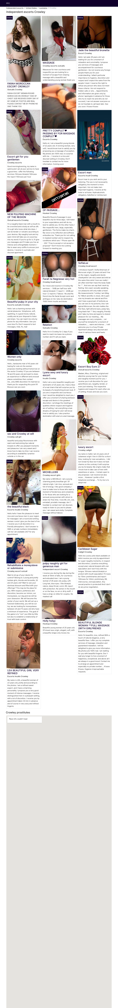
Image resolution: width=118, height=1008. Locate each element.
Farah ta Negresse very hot (58, 278)
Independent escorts (14, 8)
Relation (47, 324)
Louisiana (43, 8)
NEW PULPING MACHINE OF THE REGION (21, 216)
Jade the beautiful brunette (93, 50)
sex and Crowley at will (20, 433)
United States (31, 8)
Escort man (84, 172)
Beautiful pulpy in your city (22, 301)
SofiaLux (83, 262)
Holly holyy (49, 620)
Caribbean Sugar (87, 548)
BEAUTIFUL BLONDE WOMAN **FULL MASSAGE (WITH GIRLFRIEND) (94, 625)
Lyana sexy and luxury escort (55, 374)
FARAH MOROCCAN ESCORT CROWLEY (18, 85)
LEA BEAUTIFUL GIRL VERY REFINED (23, 672)
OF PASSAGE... (51, 210)
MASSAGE (49, 62)
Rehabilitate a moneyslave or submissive (22, 567)
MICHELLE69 (50, 472)
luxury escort (85, 447)
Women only (14, 356)
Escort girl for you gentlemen (17, 158)
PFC (8, 3)
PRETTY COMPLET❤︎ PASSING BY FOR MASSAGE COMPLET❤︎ (59, 133)
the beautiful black (18, 506)
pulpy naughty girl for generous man (55, 565)
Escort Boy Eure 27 (89, 366)
